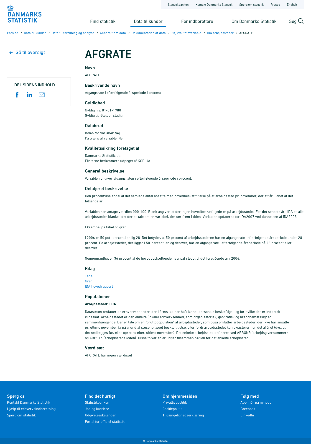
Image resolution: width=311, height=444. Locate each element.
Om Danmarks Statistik (254, 21)
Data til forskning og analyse (73, 33)
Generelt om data (113, 33)
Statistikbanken (178, 4)
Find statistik (102, 21)
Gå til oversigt (30, 52)
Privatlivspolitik (175, 402)
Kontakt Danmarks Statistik (214, 4)
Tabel (89, 276)
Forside (12, 33)
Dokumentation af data (149, 33)
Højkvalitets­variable (186, 33)
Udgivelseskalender (100, 415)
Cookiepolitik (172, 409)
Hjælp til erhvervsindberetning (31, 409)
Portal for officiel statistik (105, 421)
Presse (275, 4)
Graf (88, 281)
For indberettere (197, 21)
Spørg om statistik (251, 4)
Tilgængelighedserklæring (183, 415)
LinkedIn (247, 415)
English (292, 4)
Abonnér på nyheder (256, 402)
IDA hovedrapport (99, 286)
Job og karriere (97, 409)
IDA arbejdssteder (220, 33)
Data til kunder (148, 21)
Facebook (247, 409)
